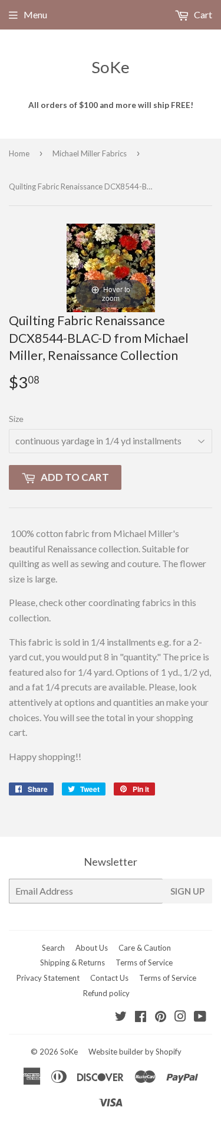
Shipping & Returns (72, 962)
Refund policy (106, 993)
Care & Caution (144, 947)
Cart (202, 14)
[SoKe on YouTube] (200, 1017)
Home (19, 153)
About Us (91, 947)
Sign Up (187, 891)
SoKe (110, 67)
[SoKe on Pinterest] (160, 1017)
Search (53, 947)
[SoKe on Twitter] (121, 1017)
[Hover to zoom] (111, 266)
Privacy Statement (48, 978)
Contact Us (109, 978)
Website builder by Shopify (135, 1051)
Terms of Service (144, 962)
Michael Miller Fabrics (89, 153)
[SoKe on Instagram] (180, 1017)
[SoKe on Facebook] (140, 1017)
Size (16, 419)
